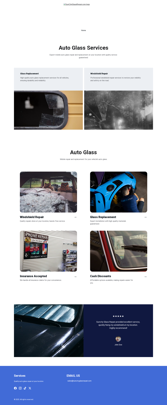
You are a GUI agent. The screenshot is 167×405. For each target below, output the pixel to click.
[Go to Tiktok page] (25, 388)
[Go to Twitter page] (30, 388)
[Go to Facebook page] (15, 388)
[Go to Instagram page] (20, 388)
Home (83, 30)
